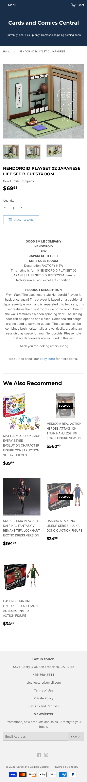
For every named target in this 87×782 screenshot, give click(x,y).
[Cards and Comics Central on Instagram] (46, 755)
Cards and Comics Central (43, 23)
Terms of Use (43, 690)
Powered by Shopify (65, 766)
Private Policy (43, 698)
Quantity (8, 200)
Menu (12, 5)
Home (7, 51)
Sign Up (76, 736)
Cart (80, 5)
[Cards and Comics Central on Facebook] (39, 755)
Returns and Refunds (44, 706)
